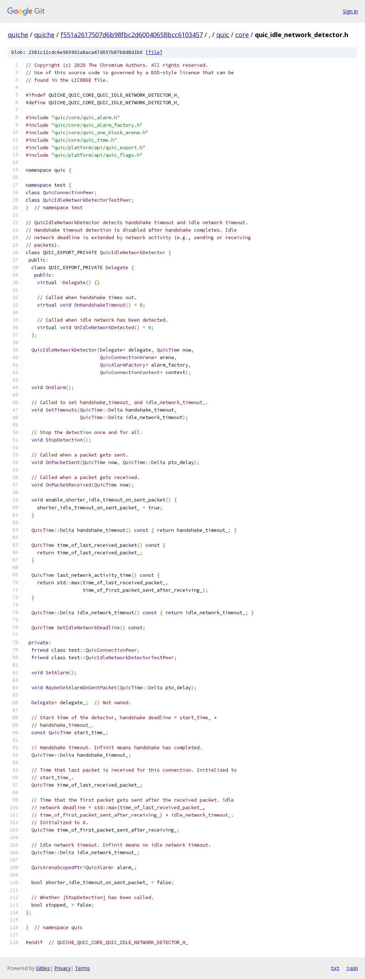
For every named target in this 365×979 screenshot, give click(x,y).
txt (335, 968)
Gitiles (43, 968)
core (242, 34)
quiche (18, 34)
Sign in (350, 11)
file (154, 52)
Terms (82, 968)
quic (222, 34)
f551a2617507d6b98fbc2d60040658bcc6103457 (132, 34)
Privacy (62, 968)
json (352, 968)
